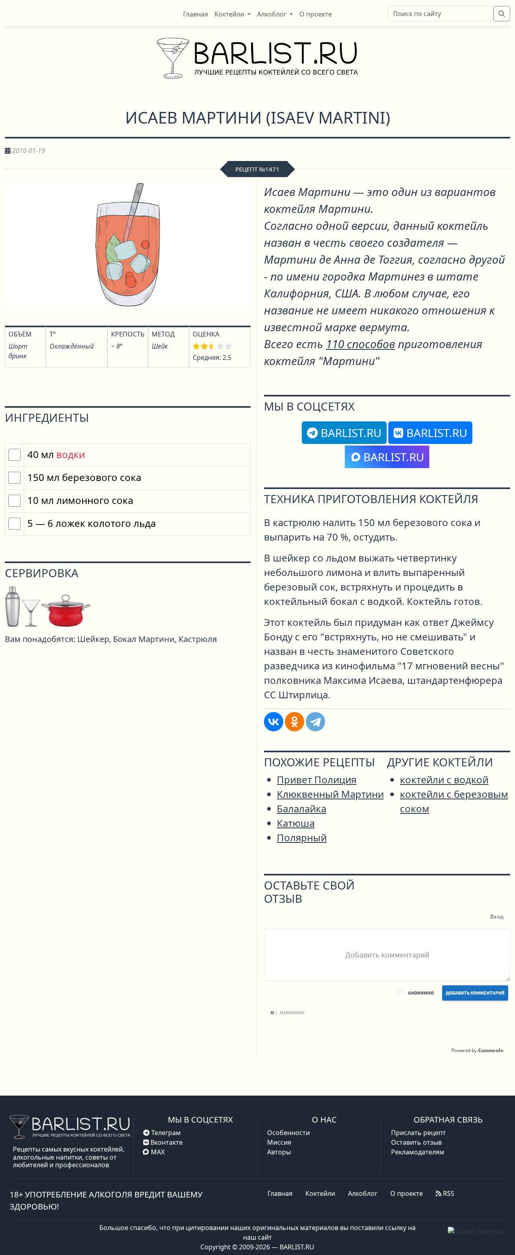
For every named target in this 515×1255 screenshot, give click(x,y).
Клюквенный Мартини (330, 794)
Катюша (296, 823)
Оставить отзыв (416, 1142)
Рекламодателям (417, 1152)
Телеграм (165, 1132)
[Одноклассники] (294, 721)
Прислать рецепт (418, 1132)
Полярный (302, 837)
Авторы (279, 1152)
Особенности (288, 1132)
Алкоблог (362, 1193)
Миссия (279, 1142)
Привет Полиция (316, 779)
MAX (158, 1152)
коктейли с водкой (444, 779)
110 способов (360, 343)
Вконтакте (166, 1142)
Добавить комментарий (475, 993)
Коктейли (320, 1193)
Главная (280, 1193)
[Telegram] (315, 721)
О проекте (406, 1193)
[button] (232, 14)
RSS (447, 1193)
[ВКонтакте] (273, 721)
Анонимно (421, 993)
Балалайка (301, 808)
